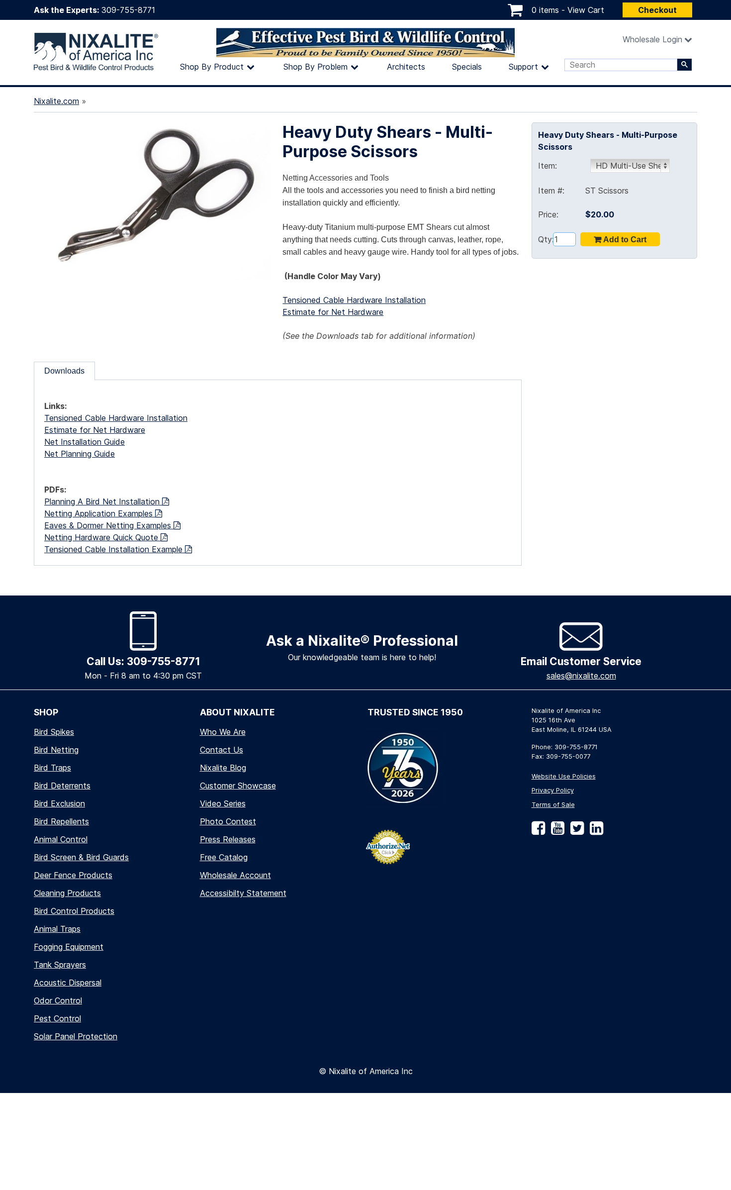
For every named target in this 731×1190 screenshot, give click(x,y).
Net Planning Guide (79, 454)
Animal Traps (57, 929)
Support (523, 67)
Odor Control (58, 1000)
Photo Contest (228, 821)
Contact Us (221, 750)
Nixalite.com (56, 101)
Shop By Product (212, 67)
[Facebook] (538, 831)
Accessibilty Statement (243, 893)
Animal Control (61, 839)
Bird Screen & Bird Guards (81, 857)
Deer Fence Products (73, 875)
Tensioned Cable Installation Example (114, 549)
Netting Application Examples (99, 513)
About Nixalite (237, 712)
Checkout (657, 10)
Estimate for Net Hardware (332, 312)
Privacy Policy (553, 790)
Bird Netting (56, 750)
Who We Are (223, 732)
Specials (467, 67)
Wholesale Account (235, 875)
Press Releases (228, 839)
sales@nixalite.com (581, 676)
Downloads (64, 371)
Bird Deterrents (62, 786)
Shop (46, 712)
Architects (406, 67)
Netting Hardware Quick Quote (102, 537)
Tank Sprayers (60, 965)
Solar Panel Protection (75, 1036)
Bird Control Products (74, 911)
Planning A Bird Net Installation (103, 501)
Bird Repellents (61, 821)
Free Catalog (224, 857)
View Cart (585, 10)
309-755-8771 (128, 10)
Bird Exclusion (59, 803)
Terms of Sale (553, 804)
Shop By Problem (315, 67)
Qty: (545, 239)
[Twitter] (575, 831)
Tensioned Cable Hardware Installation (354, 300)
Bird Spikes (54, 732)
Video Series (223, 803)
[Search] (684, 65)
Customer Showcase (238, 786)
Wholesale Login (652, 39)
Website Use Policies (564, 776)
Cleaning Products (67, 893)
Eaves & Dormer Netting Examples (109, 525)
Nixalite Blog (223, 768)
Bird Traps (52, 768)
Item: (547, 166)
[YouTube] (555, 831)
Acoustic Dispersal (67, 983)
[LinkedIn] (594, 831)
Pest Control (57, 1018)
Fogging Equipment (68, 947)
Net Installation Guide (84, 442)
